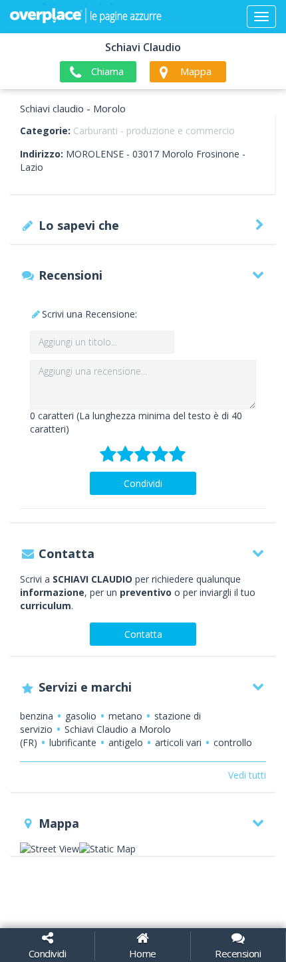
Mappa (196, 71)
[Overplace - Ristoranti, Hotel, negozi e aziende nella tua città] (86, 16)
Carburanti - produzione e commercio (154, 130)
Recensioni (238, 953)
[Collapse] (261, 16)
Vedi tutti (247, 775)
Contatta (143, 634)
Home (142, 953)
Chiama (107, 71)
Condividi (143, 483)
